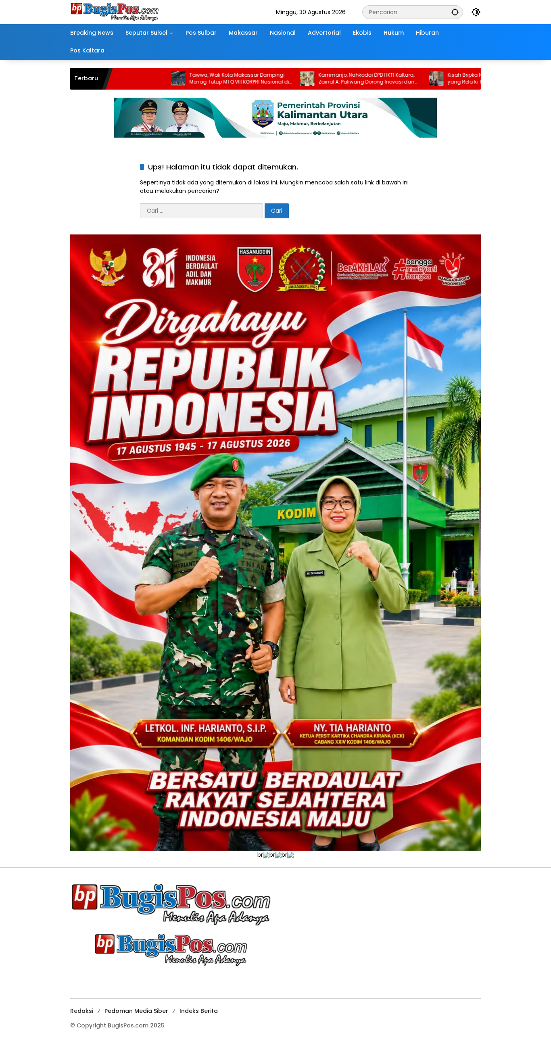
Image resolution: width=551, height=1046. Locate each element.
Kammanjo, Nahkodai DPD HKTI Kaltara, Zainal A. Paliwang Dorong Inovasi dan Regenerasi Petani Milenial (298, 79)
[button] (455, 12)
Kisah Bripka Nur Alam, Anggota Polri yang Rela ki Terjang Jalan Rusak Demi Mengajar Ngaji (427, 79)
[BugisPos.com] (114, 12)
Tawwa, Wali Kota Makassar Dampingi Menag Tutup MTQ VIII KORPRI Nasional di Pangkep (170, 79)
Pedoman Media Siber (136, 1011)
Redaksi (81, 1011)
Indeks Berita (198, 1011)
